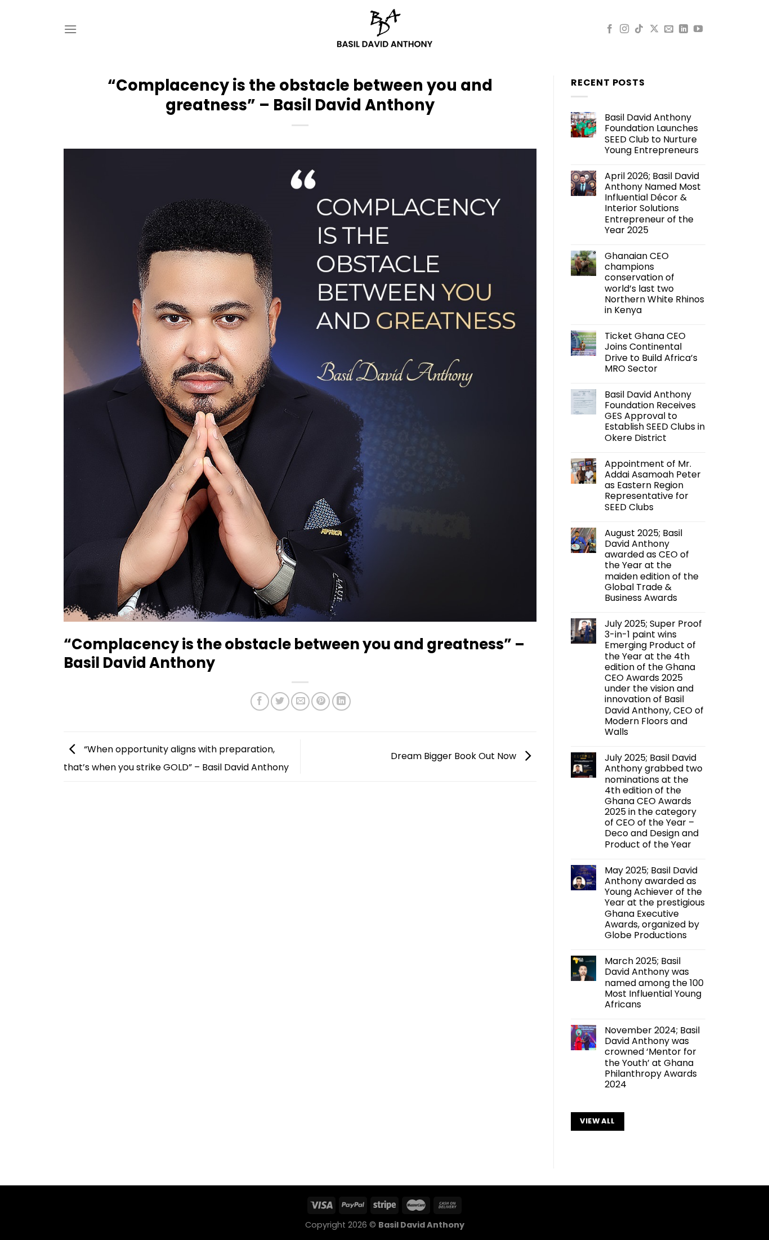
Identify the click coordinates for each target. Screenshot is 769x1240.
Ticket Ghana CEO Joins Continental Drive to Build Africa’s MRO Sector (651, 352)
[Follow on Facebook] (609, 29)
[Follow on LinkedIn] (683, 29)
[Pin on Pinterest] (320, 701)
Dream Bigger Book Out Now (454, 756)
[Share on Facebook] (260, 701)
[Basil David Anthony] (385, 29)
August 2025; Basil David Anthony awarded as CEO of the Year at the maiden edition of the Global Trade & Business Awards (652, 565)
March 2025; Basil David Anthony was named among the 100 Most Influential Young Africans (654, 983)
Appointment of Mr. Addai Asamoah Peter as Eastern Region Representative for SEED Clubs (653, 485)
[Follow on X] (654, 29)
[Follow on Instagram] (624, 29)
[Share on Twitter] (280, 701)
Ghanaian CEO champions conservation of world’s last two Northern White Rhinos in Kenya (654, 283)
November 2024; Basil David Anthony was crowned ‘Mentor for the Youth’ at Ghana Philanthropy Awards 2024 (652, 1057)
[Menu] (70, 29)
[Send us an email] (668, 29)
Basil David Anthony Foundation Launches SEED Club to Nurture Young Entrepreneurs (652, 133)
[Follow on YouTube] (698, 29)
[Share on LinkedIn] (341, 701)
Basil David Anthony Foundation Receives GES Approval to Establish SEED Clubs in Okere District (655, 416)
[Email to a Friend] (300, 701)
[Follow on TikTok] (638, 29)
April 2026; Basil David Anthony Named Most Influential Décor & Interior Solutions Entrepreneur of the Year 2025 (653, 203)
